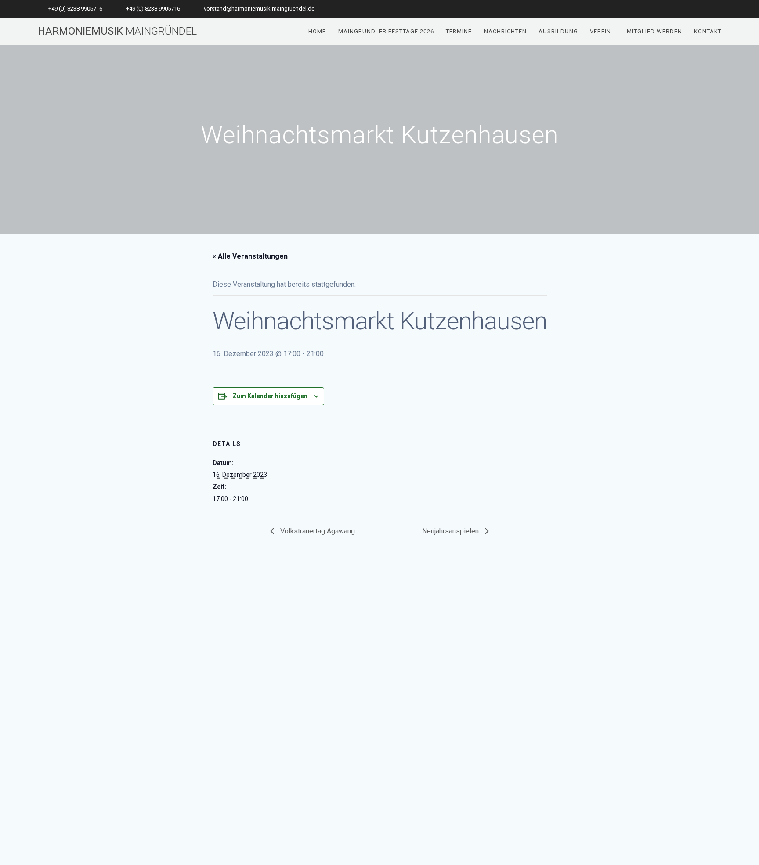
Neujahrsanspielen (451, 531)
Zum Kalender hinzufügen (269, 396)
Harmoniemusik (117, 31)
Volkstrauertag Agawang (316, 531)
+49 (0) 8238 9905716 (75, 8)
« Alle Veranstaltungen (250, 256)
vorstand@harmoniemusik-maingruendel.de (259, 8)
